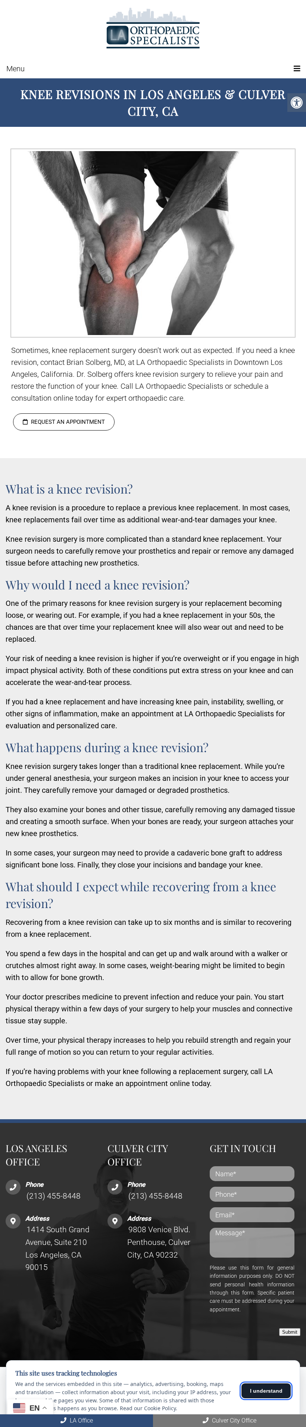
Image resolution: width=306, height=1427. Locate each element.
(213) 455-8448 (53, 1196)
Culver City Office (233, 1420)
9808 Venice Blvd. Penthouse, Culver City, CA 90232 (158, 1242)
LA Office (80, 1420)
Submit (289, 1332)
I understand (266, 1391)
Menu (15, 68)
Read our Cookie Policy (148, 1408)
